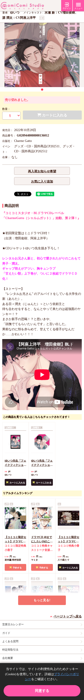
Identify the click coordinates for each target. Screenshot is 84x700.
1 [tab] (42, 89)
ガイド (6, 633)
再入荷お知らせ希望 (42, 171)
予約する (17, 567)
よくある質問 (10, 641)
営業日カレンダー (13, 624)
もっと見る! (42, 600)
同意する (42, 691)
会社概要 (7, 658)
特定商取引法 (10, 649)
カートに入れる (17, 482)
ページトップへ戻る (68, 616)
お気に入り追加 (42, 181)
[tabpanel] (42, 55)
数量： (6, 109)
